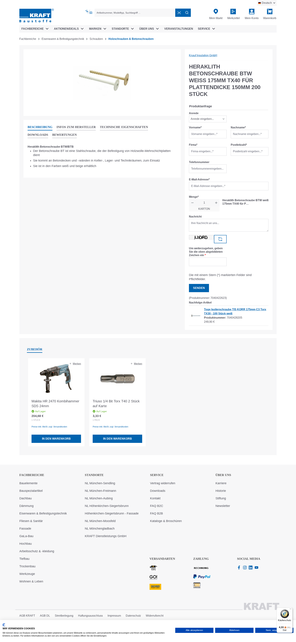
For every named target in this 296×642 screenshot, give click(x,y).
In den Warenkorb (56, 438)
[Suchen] (187, 13)
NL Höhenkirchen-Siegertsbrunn (107, 506)
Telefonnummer (199, 162)
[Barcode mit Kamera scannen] (179, 13)
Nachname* (238, 127)
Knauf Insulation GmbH (203, 55)
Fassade (25, 528)
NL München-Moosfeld (100, 521)
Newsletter (222, 506)
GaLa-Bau (26, 536)
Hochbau (25, 543)
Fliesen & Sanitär (31, 521)
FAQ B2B (156, 513)
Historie (220, 490)
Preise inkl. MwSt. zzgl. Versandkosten (49, 427)
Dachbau (25, 498)
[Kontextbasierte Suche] (89, 12)
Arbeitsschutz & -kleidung (36, 551)
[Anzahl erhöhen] (216, 202)
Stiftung (220, 498)
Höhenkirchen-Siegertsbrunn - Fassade (112, 513)
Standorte (94, 475)
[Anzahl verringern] (192, 202)
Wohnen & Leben (31, 581)
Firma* (193, 144)
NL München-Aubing (99, 498)
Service (157, 475)
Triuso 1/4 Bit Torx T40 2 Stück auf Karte (116, 403)
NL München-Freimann (100, 490)
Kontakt (155, 498)
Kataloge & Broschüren (166, 521)
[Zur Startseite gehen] (36, 15)
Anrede (194, 113)
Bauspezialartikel (31, 490)
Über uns (223, 475)
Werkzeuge (27, 574)
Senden (199, 287)
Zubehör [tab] (34, 349)
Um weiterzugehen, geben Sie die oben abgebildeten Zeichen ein (206, 252)
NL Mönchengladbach (100, 528)
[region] (102, 82)
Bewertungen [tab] (64, 134)
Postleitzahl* (239, 144)
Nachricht (195, 216)
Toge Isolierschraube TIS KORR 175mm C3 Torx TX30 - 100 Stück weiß (235, 311)
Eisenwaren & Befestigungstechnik (43, 513)
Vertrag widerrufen (162, 483)
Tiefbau (24, 558)
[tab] (40, 127)
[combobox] (135, 13)
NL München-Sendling (100, 483)
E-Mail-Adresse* (199, 179)
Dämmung (26, 506)
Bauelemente (28, 483)
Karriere (220, 483)
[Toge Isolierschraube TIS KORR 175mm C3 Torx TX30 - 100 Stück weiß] (197, 313)
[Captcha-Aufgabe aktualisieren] (220, 239)
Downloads (157, 490)
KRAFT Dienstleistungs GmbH (105, 536)
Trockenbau (27, 566)
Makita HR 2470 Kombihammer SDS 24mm (55, 403)
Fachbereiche (31, 475)
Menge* (194, 196)
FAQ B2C (156, 506)
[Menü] (290, 610)
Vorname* (195, 127)
